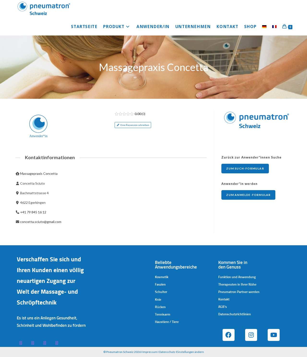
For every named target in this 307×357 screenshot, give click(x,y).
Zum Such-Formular (245, 168)
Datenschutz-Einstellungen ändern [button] (181, 352)
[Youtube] (274, 335)
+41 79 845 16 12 (33, 212)
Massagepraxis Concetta (39, 173)
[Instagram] (251, 335)
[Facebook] (229, 335)
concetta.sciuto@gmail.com (40, 222)
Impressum (149, 352)
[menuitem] (264, 26)
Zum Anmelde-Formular (248, 195)
